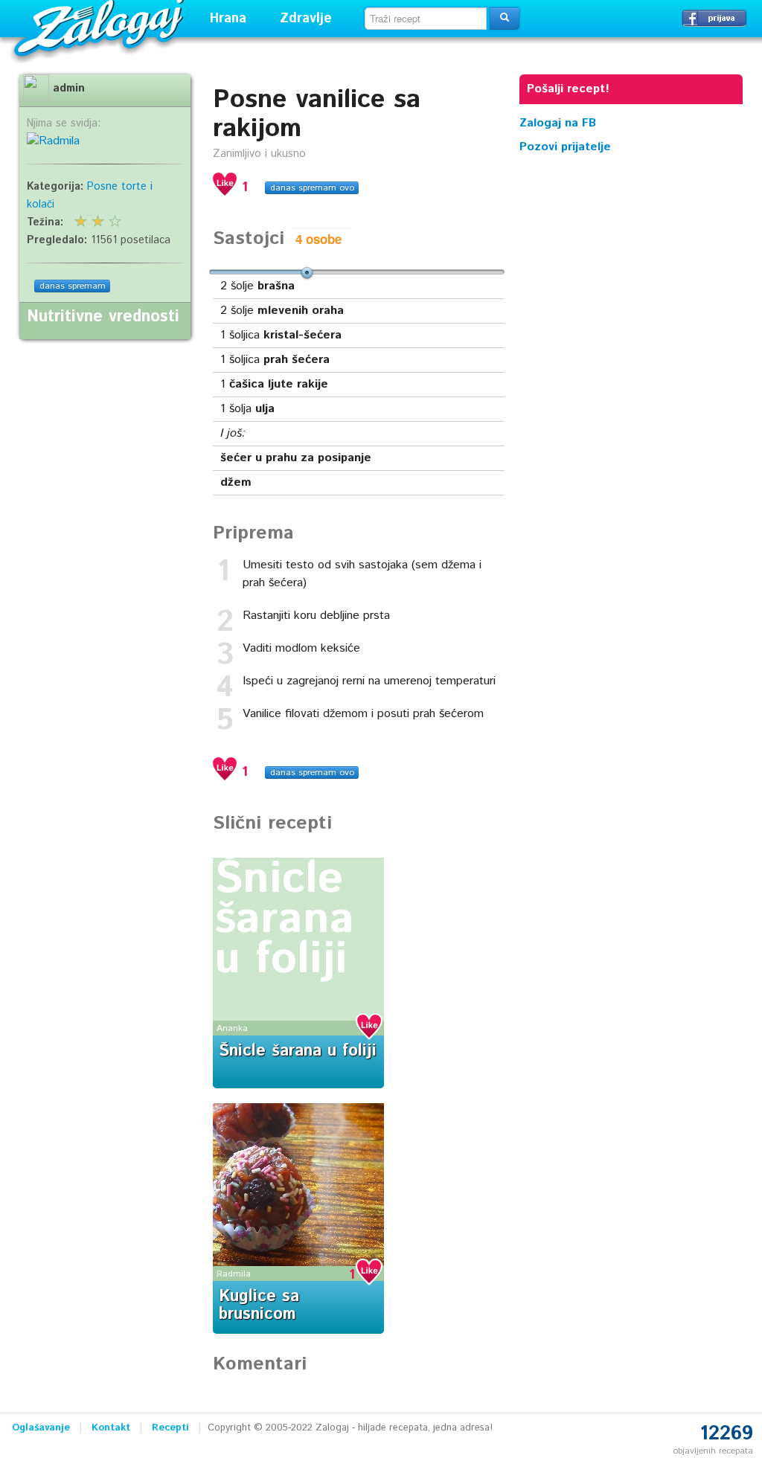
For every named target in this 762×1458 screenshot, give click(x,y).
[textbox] (426, 18)
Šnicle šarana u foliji (284, 919)
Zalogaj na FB (557, 123)
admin (69, 88)
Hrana (228, 18)
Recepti (170, 1428)
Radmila (234, 1274)
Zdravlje (306, 18)
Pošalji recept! (568, 88)
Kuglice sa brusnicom (259, 1305)
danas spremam (72, 286)
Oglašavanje (41, 1428)
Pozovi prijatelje (565, 146)
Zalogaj (101, 26)
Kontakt (111, 1428)
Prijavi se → (714, 18)
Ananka (232, 1028)
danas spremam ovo (312, 188)
